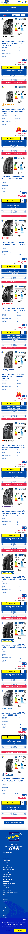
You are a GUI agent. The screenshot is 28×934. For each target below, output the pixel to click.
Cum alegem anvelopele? (14, 10)
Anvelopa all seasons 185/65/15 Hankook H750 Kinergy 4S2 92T (13, 446)
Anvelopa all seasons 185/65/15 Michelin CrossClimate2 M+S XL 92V (13, 647)
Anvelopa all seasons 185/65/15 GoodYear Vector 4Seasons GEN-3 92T (13, 376)
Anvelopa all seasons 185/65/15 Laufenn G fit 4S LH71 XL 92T (13, 512)
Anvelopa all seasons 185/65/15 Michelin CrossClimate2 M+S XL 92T (13, 579)
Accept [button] (20, 930)
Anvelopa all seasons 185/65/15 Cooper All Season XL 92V (13, 178)
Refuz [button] (24, 919)
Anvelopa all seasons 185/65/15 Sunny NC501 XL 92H (13, 714)
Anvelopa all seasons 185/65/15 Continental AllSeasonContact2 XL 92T (13, 111)
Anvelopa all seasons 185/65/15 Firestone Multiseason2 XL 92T (13, 310)
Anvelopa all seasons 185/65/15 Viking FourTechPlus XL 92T (13, 780)
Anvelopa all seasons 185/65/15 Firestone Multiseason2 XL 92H (13, 244)
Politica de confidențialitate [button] (17, 926)
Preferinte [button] (8, 930)
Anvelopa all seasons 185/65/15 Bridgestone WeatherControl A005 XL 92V (13, 43)
